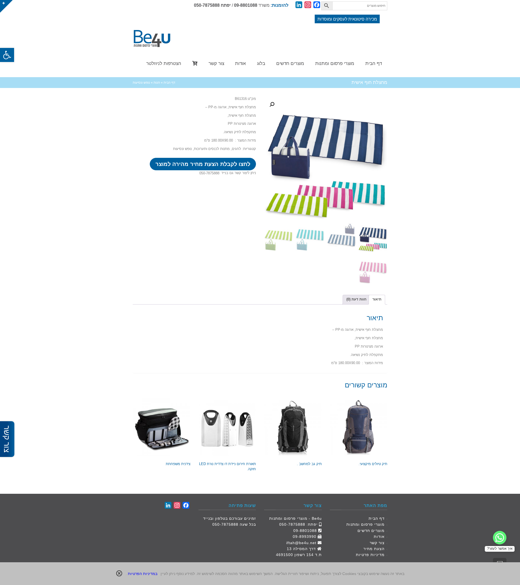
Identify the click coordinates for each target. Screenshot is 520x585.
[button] (7, 55)
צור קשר (377, 543)
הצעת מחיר (374, 549)
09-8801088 (245, 5)
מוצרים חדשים (371, 530)
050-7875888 (207, 5)
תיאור (376, 299)
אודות (379, 536)
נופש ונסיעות (182, 149)
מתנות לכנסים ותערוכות (212, 149)
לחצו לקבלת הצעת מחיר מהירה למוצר (202, 164)
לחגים (236, 149)
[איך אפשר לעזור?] (499, 537)
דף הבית (377, 518)
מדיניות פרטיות (370, 555)
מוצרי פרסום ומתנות (365, 524)
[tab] (377, 300)
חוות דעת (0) (356, 299)
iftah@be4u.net (301, 543)
